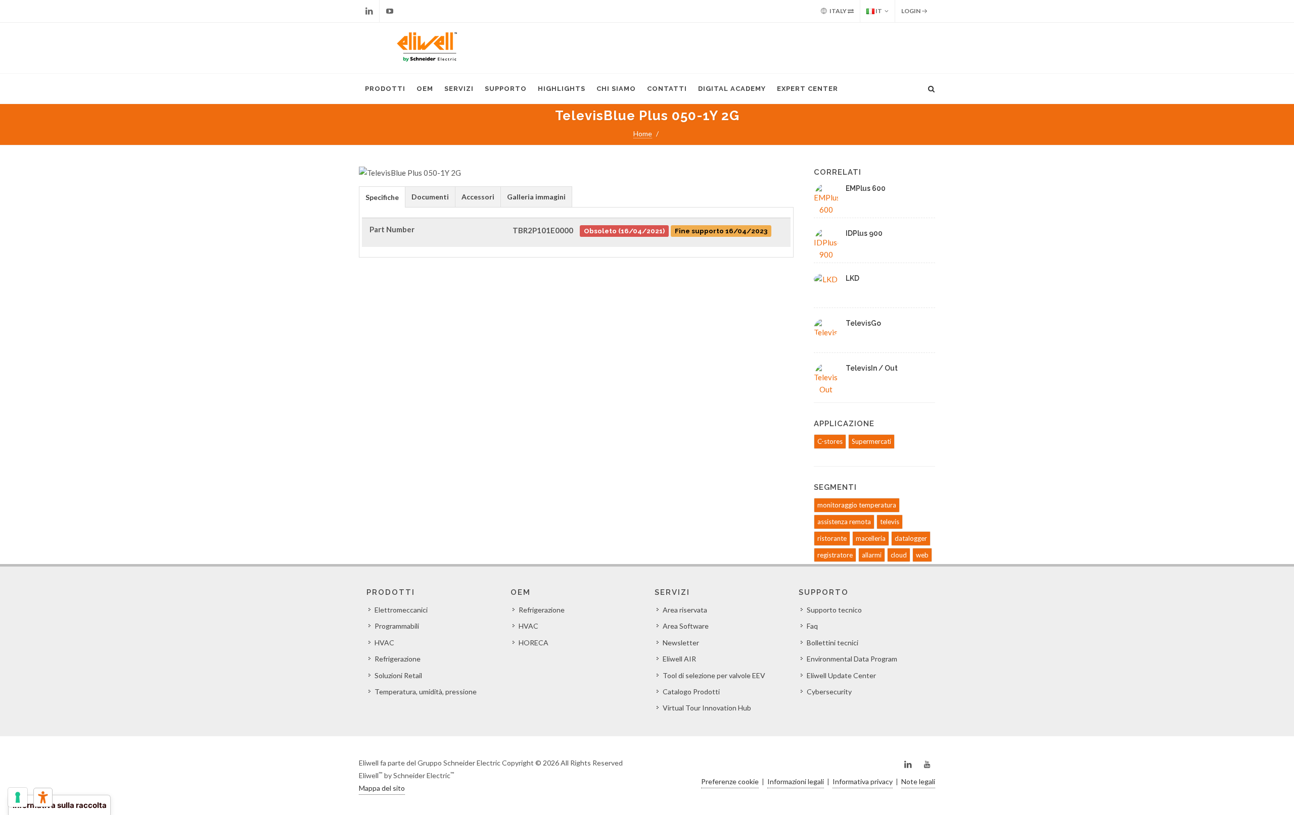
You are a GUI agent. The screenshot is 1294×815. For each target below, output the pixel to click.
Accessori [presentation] (477, 196)
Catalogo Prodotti (691, 691)
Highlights (561, 88)
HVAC (384, 642)
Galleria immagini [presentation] (536, 196)
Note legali (918, 781)
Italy (838, 11)
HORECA (533, 642)
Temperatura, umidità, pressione (426, 691)
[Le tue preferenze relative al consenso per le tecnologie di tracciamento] (17, 797)
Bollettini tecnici (832, 642)
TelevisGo (863, 323)
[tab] (382, 196)
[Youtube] (390, 11)
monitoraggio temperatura (856, 505)
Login (911, 11)
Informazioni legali (795, 781)
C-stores (830, 441)
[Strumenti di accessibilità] (43, 797)
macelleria (871, 538)
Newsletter (681, 642)
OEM (425, 88)
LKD (852, 278)
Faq (812, 626)
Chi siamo (616, 88)
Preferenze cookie (730, 781)
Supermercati (871, 441)
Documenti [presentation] (430, 196)
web (922, 555)
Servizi (459, 88)
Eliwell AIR (679, 658)
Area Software (686, 626)
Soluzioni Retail (398, 675)
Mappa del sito (382, 788)
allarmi (872, 555)
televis (889, 522)
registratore (835, 555)
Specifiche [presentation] (382, 197)
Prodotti (385, 88)
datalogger (911, 538)
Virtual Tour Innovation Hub (707, 707)
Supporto (506, 88)
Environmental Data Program (852, 658)
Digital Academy (732, 88)
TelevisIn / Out (872, 368)
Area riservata (685, 609)
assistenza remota (844, 522)
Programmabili (397, 626)
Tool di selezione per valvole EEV (714, 675)
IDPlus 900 (864, 233)
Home (642, 133)
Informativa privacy (863, 781)
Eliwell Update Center (841, 675)
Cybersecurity (829, 691)
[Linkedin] (369, 11)
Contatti (667, 88)
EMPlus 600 (866, 188)
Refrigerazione (398, 658)
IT (878, 11)
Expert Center (807, 88)
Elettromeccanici (401, 609)
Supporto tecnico (834, 609)
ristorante (832, 538)
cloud (899, 555)
